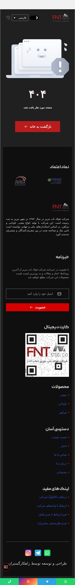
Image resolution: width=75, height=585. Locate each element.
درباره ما (61, 463)
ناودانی (62, 403)
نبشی (63, 394)
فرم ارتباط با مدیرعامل (52, 514)
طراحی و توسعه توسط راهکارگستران (37, 563)
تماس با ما (60, 454)
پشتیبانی (62, 472)
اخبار (64, 445)
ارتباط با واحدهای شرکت (52, 505)
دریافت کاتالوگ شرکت (53, 496)
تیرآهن (63, 412)
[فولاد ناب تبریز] (61, 18)
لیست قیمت (59, 437)
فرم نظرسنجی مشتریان (52, 523)
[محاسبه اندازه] (6, 567)
